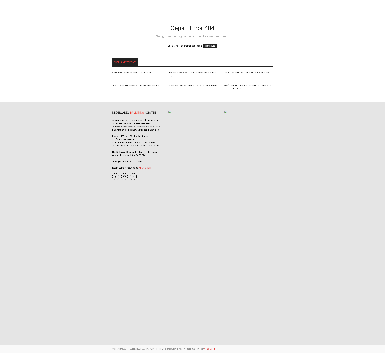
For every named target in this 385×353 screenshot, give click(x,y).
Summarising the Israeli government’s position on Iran (132, 72)
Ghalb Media (209, 349)
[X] (133, 176)
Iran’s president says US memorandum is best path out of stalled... (192, 85)
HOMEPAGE (210, 46)
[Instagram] (124, 176)
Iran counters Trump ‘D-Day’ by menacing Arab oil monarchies (247, 72)
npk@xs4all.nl (145, 167)
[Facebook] (115, 176)
